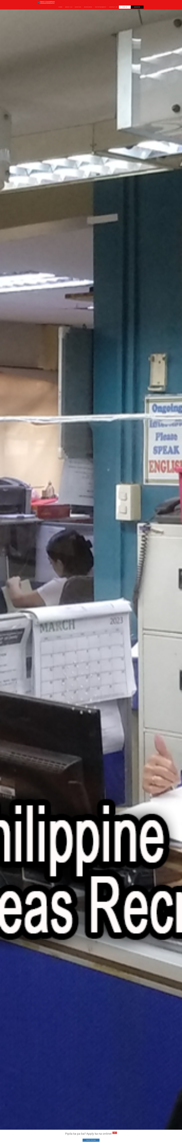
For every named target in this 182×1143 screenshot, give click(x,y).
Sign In (124, 7)
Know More (88, 7)
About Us (68, 7)
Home (60, 7)
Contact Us (113, 7)
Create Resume (91, 1140)
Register (137, 7)
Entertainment (100, 7)
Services (78, 7)
